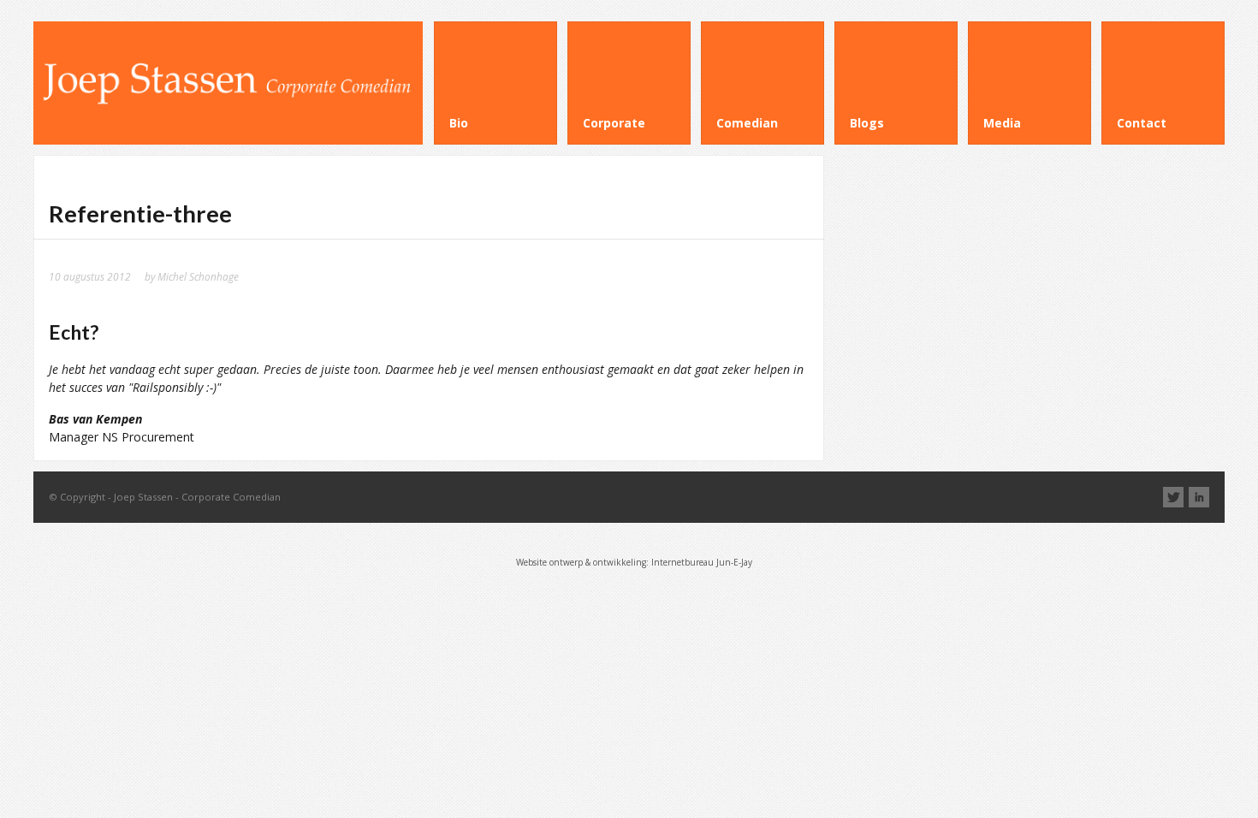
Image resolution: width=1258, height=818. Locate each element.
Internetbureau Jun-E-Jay (701, 562)
